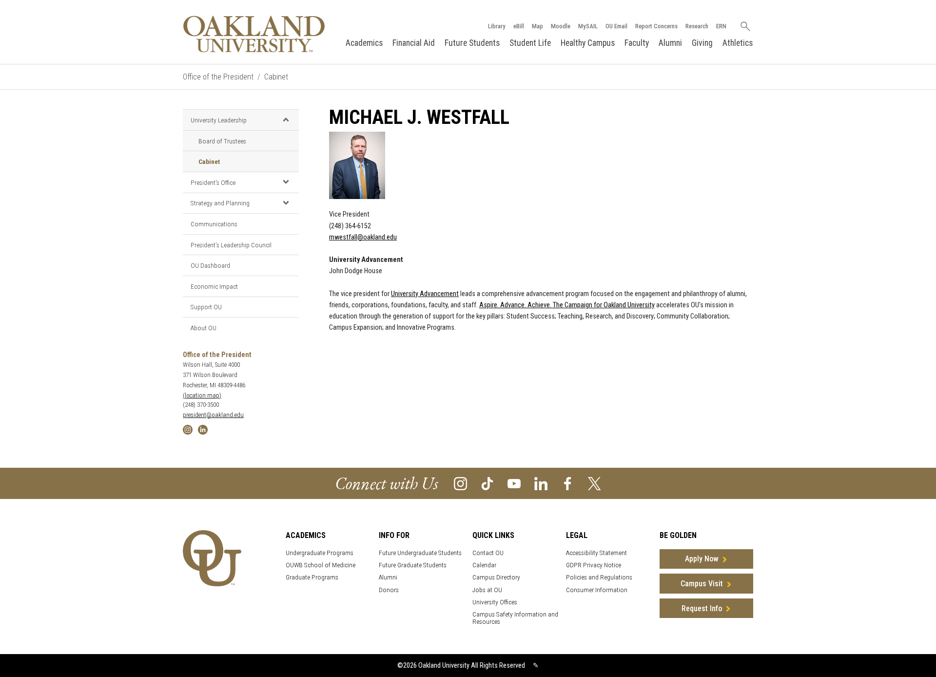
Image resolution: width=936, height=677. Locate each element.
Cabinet (276, 76)
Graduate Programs (312, 577)
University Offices (494, 602)
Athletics (737, 43)
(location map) (202, 395)
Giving (702, 43)
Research (696, 26)
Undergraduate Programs (319, 553)
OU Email (616, 26)
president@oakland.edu (213, 414)
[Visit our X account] (594, 482)
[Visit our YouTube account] (514, 482)
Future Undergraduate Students (420, 553)
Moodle (560, 26)
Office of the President (218, 76)
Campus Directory (496, 577)
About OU (203, 328)
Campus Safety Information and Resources (515, 618)
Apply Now (702, 558)
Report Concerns (656, 26)
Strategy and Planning (220, 203)
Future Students (472, 43)
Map (537, 26)
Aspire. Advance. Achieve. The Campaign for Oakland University (567, 305)
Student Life (530, 43)
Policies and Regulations (599, 577)
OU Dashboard (210, 265)
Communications (214, 224)
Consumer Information (596, 590)
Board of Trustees (222, 141)
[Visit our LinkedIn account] (540, 482)
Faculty (636, 43)
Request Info (702, 608)
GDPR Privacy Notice (593, 565)
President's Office (213, 182)
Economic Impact (214, 286)
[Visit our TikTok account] (487, 482)
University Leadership (219, 120)
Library (497, 26)
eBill (518, 26)
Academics (364, 43)
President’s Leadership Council (231, 245)
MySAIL (588, 26)
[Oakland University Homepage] (254, 34)
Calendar (484, 565)
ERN (721, 26)
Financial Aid (413, 43)
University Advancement (425, 294)
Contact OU (488, 553)
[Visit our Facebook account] (567, 482)
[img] (188, 429)
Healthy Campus (588, 43)
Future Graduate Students (413, 565)
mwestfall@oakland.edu (363, 237)
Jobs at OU (487, 590)
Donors (389, 590)
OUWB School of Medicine (320, 565)
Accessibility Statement (596, 553)
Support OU (206, 307)
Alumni (670, 43)
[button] (286, 119)
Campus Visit (702, 583)
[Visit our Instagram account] (460, 482)
